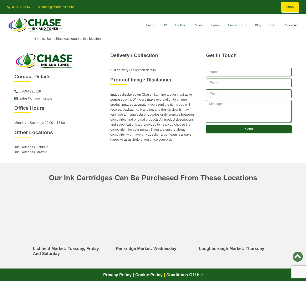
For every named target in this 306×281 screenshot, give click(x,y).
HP (165, 25)
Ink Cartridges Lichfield (31, 147)
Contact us (235, 25)
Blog (258, 25)
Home (150, 25)
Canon (198, 25)
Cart (272, 25)
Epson (215, 25)
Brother (180, 25)
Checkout (290, 25)
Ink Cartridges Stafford (30, 152)
